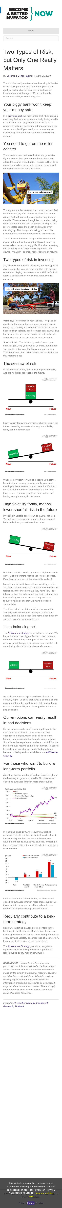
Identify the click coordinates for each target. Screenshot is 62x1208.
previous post (15, 116)
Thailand (19, 1006)
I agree (31, 1203)
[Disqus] (31, 1052)
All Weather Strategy (18, 633)
